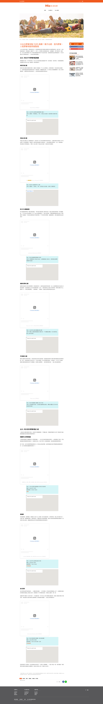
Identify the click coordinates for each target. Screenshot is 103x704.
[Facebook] (81, 1)
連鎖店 (36, 694)
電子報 (25, 694)
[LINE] (66, 682)
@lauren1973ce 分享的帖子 (34, 107)
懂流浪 (27, 39)
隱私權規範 (16, 699)
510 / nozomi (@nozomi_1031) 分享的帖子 (34, 633)
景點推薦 (30, 678)
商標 (25, 699)
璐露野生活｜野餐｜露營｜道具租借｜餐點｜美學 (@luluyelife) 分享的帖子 (34, 482)
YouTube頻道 (80, 48)
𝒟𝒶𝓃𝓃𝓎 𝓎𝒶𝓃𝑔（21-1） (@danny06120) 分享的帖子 (34, 325)
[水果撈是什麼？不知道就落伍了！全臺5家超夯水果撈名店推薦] (72, 69)
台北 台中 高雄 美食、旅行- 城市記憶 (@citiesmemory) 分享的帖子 (34, 556)
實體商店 (36, 693)
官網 (27, 491)
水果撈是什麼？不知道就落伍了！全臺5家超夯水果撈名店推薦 (79, 68)
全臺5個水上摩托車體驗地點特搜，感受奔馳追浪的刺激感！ (79, 74)
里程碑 (15, 693)
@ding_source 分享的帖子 (34, 398)
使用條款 (21, 699)
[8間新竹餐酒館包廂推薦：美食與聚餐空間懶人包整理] (72, 58)
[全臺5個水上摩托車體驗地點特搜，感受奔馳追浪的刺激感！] (72, 75)
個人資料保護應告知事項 (31, 699)
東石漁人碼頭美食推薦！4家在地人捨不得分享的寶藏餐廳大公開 (79, 63)
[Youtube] (82, 1)
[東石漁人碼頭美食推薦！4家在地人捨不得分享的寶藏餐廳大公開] (72, 63)
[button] (79, 1)
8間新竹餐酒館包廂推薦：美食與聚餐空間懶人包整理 (79, 57)
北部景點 (23, 678)
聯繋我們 (15, 694)
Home (20, 39)
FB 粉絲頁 (29, 565)
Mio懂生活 (23, 39)
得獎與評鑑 (26, 693)
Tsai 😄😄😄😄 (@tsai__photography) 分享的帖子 (34, 180)
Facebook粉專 (80, 46)
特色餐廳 (33, 678)
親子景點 (37, 678)
